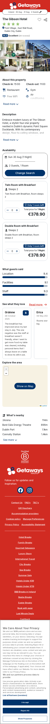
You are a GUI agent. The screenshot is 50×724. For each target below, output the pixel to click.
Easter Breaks (25, 603)
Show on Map (25, 386)
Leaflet (44, 406)
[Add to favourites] (39, 19)
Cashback (25, 619)
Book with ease (25, 608)
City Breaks (25, 564)
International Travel (25, 559)
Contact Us (16, 502)
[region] (25, 672)
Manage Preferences (33, 519)
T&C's (36, 502)
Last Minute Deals (25, 613)
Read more (36, 304)
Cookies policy (13, 519)
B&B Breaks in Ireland (25, 592)
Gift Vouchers (25, 508)
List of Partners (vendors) (15, 695)
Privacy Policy (12, 524)
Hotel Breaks (25, 537)
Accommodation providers (25, 513)
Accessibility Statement (33, 524)
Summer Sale (25, 575)
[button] (7, 210)
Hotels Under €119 (25, 586)
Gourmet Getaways (25, 548)
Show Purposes (25, 718)
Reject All (25, 710)
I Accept (25, 702)
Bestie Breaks (25, 597)
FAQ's (27, 502)
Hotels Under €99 (25, 581)
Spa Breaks (25, 570)
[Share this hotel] (45, 19)
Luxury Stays (25, 553)
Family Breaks (25, 542)
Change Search (25, 173)
